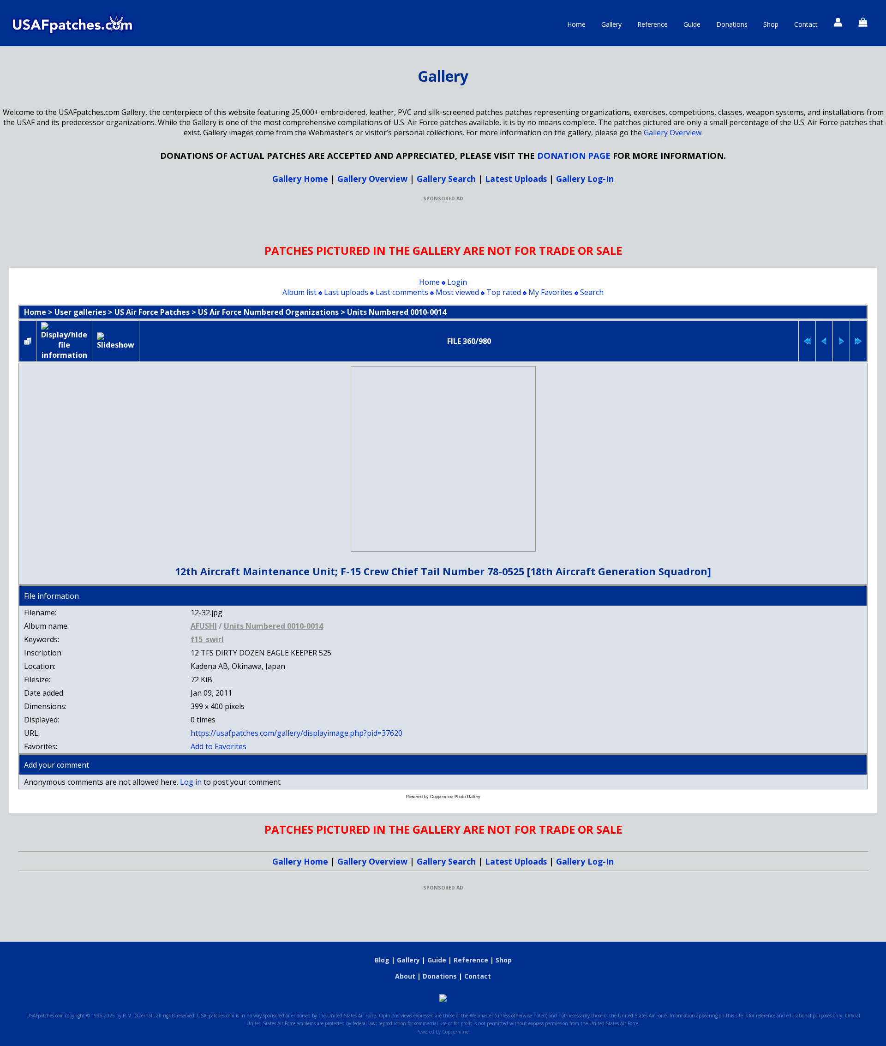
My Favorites (550, 292)
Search (592, 292)
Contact (806, 24)
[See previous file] (824, 341)
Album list (299, 292)
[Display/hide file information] (64, 341)
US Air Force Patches (152, 312)
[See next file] (841, 341)
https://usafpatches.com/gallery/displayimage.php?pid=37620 (296, 733)
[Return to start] (807, 341)
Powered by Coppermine (442, 1031)
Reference (652, 24)
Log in (191, 782)
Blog (382, 960)
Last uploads (346, 292)
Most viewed (457, 292)
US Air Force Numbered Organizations (268, 312)
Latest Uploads (516, 178)
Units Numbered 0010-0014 (396, 312)
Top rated (503, 292)
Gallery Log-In (585, 178)
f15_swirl (207, 639)
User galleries (80, 312)
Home (576, 24)
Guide (691, 24)
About (405, 976)
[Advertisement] (443, 222)
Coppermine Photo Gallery (455, 796)
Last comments (402, 292)
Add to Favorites (218, 746)
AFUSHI (204, 626)
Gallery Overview (672, 132)
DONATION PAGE (574, 155)
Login (457, 282)
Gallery (611, 24)
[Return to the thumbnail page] (27, 341)
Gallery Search (446, 178)
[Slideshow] (115, 341)
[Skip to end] (858, 341)
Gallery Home (300, 178)
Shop (770, 24)
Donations (732, 24)
